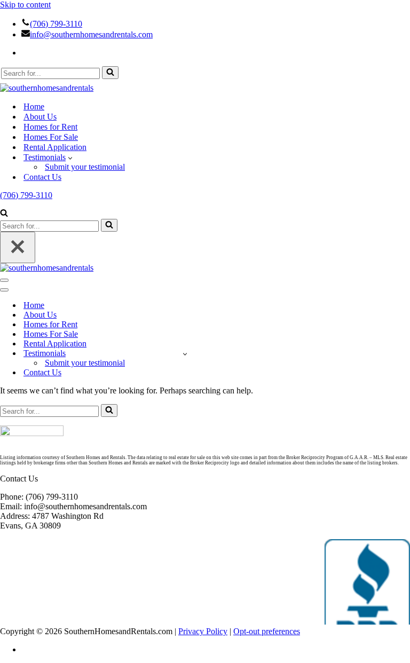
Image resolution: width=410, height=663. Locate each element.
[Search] (110, 72)
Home (33, 106)
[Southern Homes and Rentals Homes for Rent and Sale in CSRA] (46, 87)
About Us (40, 116)
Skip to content (25, 4)
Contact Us (42, 176)
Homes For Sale (50, 136)
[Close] (17, 247)
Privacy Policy (202, 631)
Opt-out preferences (266, 631)
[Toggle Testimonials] (185, 353)
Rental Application (54, 147)
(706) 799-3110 (56, 23)
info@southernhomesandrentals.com (91, 34)
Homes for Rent (50, 126)
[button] (70, 157)
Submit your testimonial (85, 166)
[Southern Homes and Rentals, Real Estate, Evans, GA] (367, 582)
